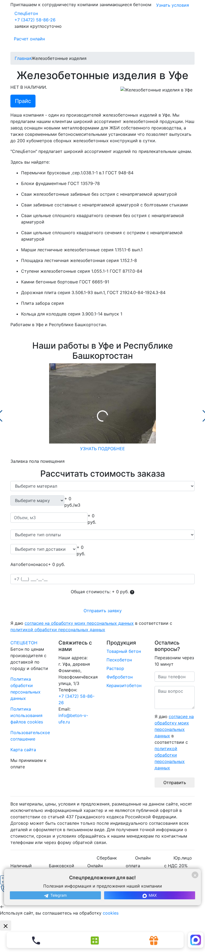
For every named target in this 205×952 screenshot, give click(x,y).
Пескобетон (119, 659)
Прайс (23, 101)
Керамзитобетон (124, 685)
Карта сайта (23, 749)
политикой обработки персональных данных (57, 629)
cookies (111, 913)
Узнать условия (172, 5)
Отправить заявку (103, 610)
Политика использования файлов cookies (26, 715)
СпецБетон (26, 13)
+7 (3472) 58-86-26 (35, 19)
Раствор (115, 668)
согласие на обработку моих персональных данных (79, 623)
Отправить (174, 782)
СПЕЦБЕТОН (23, 642)
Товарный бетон (124, 651)
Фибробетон (120, 677)
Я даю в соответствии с (91, 626)
